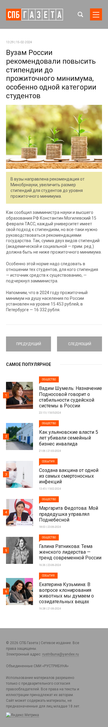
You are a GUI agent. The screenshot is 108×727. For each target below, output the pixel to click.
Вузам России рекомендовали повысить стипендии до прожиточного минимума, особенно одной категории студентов (51, 74)
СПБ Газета (34, 14)
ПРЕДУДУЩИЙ (28, 341)
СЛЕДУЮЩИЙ (79, 341)
